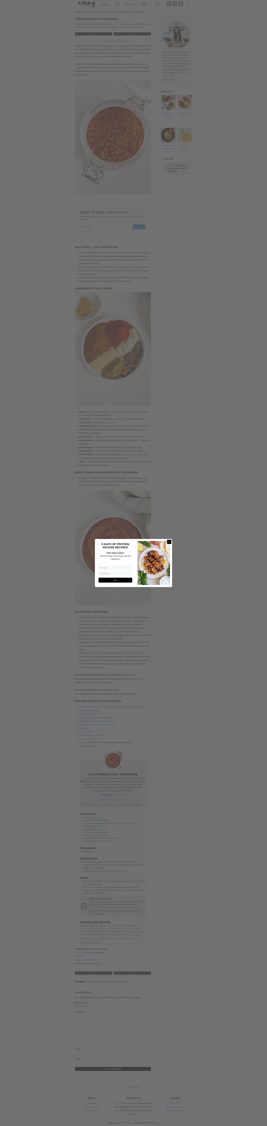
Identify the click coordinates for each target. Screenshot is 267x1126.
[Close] (169, 542)
